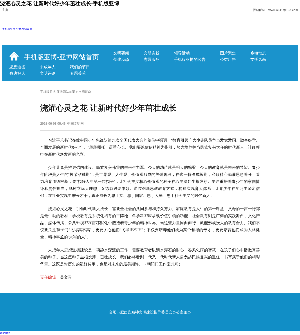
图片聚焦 (228, 53)
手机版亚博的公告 (190, 59)
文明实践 (151, 53)
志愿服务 (151, 59)
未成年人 (48, 67)
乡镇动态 (258, 53)
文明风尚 (258, 59)
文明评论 (48, 73)
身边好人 (17, 73)
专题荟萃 (78, 73)
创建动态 (121, 59)
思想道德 (17, 67)
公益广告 (228, 59)
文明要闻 (121, 53)
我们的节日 (80, 67)
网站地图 (5, 333)
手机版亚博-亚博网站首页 (17, 29)
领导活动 (182, 53)
